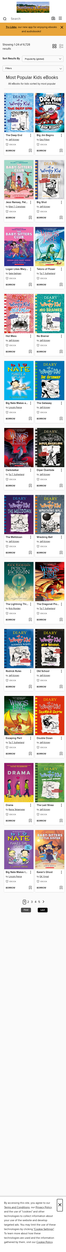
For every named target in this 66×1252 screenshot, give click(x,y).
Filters (8, 68)
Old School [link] (43, 671)
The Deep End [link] (14, 135)
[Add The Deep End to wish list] (30, 151)
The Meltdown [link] (14, 537)
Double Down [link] (45, 738)
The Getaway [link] (44, 403)
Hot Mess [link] (11, 336)
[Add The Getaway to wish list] (61, 419)
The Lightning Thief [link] (17, 604)
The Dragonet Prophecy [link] (48, 604)
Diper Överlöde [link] (45, 470)
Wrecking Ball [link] (45, 537)
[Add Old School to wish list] (61, 687)
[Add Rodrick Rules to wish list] (30, 687)
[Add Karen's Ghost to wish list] (61, 888)
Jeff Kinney (14, 139)
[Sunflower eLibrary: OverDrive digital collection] (33, 7)
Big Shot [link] (42, 202)
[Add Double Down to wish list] (61, 754)
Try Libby (11, 27)
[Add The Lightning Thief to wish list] (30, 620)
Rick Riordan (14, 608)
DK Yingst (44, 876)
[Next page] (43, 902)
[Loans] (53, 19)
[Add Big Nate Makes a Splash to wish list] (30, 419)
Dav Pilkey (45, 139)
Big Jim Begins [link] (45, 135)
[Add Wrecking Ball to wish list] (61, 553)
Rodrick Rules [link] (13, 671)
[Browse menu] (60, 18)
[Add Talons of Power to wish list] (61, 285)
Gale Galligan (15, 273)
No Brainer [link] (43, 336)
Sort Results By (11, 58)
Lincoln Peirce (15, 407)
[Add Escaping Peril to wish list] (30, 754)
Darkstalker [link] (12, 470)
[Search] (5, 18)
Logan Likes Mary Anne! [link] (17, 269)
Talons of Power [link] (46, 269)
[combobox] (26, 19)
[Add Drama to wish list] (30, 821)
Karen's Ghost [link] (45, 872)
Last (42, 910)
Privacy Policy (44, 1207)
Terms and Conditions (17, 1207)
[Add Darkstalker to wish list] (30, 486)
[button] (54, 47)
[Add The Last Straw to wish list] (61, 821)
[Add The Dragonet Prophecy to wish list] (61, 620)
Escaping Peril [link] (14, 738)
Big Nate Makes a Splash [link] (17, 403)
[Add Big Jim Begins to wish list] (61, 151)
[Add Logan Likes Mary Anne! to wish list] (30, 285)
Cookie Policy (44, 1242)
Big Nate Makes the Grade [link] (17, 872)
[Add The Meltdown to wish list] (30, 553)
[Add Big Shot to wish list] (61, 218)
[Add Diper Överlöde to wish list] (61, 486)
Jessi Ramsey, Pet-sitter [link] (17, 202)
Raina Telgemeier (17, 809)
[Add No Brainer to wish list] (61, 352)
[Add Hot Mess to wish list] (30, 352)
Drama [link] (9, 805)
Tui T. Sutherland (47, 273)
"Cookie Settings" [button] (44, 1229)
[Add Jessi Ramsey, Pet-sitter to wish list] (30, 218)
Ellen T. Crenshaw (17, 206)
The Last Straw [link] (45, 805)
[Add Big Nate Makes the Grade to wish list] (30, 888)
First (26, 910)
